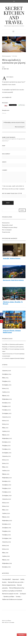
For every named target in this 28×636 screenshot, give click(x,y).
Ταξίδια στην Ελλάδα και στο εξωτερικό (12, 599)
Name (3, 145)
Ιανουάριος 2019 (6, 567)
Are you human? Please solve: (10, 193)
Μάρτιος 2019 (5, 559)
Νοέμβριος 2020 (6, 488)
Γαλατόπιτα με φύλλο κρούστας (17, 344)
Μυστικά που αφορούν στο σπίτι (10, 593)
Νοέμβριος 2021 (6, 445)
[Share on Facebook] (1, 314)
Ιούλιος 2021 (5, 460)
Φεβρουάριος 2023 (7, 399)
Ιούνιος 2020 (5, 506)
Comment (4, 170)
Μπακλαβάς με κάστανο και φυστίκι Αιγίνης (14, 122)
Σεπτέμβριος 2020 (7, 495)
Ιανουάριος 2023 (6, 402)
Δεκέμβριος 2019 (6, 527)
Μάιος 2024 (5, 377)
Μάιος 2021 (5, 467)
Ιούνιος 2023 (5, 388)
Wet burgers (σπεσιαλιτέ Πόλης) (9, 227)
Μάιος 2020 (5, 510)
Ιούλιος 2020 (5, 502)
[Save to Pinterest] (1, 321)
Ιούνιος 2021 (5, 463)
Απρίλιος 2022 (6, 431)
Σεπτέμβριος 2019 (6, 538)
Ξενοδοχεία (23, 593)
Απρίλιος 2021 (5, 470)
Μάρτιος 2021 (5, 474)
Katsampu (12, 622)
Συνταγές (18, 596)
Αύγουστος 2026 (6, 370)
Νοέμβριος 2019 (6, 531)
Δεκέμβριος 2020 (6, 485)
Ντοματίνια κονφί (6, 232)
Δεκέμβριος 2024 (6, 374)
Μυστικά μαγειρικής (6, 56)
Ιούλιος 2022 (5, 420)
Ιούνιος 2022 (5, 424)
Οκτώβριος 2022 (6, 410)
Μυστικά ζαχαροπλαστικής (8, 585)
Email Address (6, 153)
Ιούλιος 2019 (5, 545)
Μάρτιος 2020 (5, 517)
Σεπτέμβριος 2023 (6, 385)
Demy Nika (6, 69)
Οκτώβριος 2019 (6, 535)
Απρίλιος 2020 (6, 513)
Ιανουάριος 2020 (6, 524)
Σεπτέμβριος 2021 (6, 452)
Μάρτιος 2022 (5, 435)
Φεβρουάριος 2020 (7, 520)
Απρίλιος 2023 (6, 392)
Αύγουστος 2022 (6, 417)
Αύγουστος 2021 (6, 456)
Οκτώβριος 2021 (6, 449)
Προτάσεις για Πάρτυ (9, 596)
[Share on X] (1, 317)
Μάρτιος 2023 (5, 395)
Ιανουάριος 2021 (6, 481)
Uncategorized (6, 579)
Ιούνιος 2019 (5, 549)
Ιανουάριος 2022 (6, 442)
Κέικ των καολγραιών (7, 229)
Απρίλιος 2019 (6, 556)
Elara (3, 620)
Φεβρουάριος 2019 (7, 563)
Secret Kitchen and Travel (14, 15)
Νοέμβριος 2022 (6, 406)
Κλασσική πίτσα (5, 222)
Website (4, 162)
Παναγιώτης (4, 346)
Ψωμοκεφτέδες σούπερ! (7, 225)
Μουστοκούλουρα (19, 126)
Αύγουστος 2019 (6, 542)
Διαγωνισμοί (15, 579)
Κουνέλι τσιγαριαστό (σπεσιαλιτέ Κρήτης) (15, 358)
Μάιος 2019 (5, 552)
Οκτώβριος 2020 (6, 492)
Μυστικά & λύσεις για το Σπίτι (15, 582)
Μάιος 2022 (5, 427)
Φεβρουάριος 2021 (7, 477)
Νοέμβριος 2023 (6, 381)
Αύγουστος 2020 (6, 499)
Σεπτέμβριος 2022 (6, 413)
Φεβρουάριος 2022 (7, 438)
